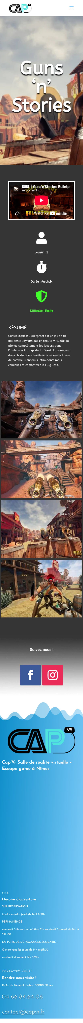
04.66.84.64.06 (22, 997)
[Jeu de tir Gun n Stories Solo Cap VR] (41, 437)
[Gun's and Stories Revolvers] (41, 557)
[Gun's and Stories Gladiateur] (41, 616)
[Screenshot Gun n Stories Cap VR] (41, 497)
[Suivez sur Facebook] (30, 675)
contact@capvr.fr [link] (23, 1012)
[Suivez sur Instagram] (52, 675)
